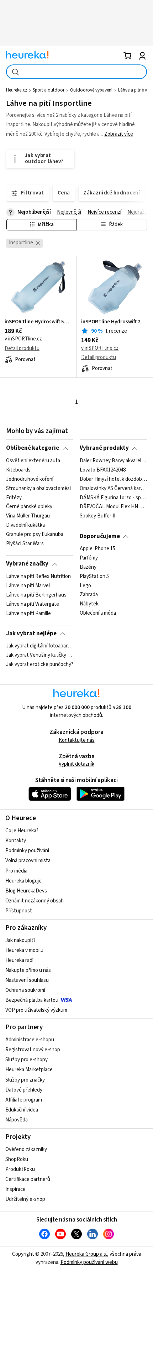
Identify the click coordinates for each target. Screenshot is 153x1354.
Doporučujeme (100, 536)
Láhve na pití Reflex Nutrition (38, 576)
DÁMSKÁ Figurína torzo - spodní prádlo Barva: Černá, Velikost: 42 (113, 497)
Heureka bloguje (23, 881)
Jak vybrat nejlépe (31, 633)
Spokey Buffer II (97, 516)
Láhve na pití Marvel (28, 585)
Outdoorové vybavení (91, 90)
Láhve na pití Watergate (32, 604)
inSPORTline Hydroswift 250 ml (114, 322)
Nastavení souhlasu (27, 980)
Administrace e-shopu (29, 1039)
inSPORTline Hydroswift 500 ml (38, 322)
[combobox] (76, 71)
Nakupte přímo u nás (28, 970)
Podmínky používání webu (89, 1262)
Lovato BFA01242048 (103, 470)
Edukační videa (21, 1110)
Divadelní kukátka (25, 525)
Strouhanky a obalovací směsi (38, 488)
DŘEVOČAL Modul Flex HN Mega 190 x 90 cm (113, 506)
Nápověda (16, 1120)
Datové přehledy (23, 1090)
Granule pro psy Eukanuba (34, 534)
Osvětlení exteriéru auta (33, 460)
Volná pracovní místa (28, 860)
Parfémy (89, 558)
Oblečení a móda (98, 613)
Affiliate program (23, 1100)
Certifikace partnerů (27, 1179)
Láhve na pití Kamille (28, 613)
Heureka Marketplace (29, 1069)
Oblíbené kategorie (32, 448)
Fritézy (14, 497)
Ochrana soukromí (25, 990)
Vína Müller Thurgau (28, 516)
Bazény (88, 567)
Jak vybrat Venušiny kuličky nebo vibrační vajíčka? (39, 655)
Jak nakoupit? (20, 940)
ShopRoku (16, 1159)
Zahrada (89, 594)
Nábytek (89, 604)
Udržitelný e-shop (25, 1199)
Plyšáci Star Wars (25, 543)
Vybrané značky (27, 563)
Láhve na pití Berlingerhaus (36, 594)
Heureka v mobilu (24, 950)
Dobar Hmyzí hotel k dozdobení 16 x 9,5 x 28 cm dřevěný (113, 479)
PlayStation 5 (94, 576)
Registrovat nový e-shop (32, 1049)
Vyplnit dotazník (76, 764)
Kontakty (15, 840)
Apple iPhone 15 (97, 548)
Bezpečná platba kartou (31, 1000)
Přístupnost (18, 911)
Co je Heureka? (21, 830)
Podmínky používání (27, 850)
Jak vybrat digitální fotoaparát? (39, 646)
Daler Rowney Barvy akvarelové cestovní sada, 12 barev (113, 460)
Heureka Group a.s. (86, 1254)
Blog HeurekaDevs (26, 891)
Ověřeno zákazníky (26, 1149)
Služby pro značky (25, 1080)
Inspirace (15, 1189)
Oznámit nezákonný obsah (34, 901)
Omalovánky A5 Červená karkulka (113, 488)
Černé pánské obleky (29, 506)
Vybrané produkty (104, 448)
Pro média (16, 871)
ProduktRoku (20, 1169)
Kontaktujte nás (77, 740)
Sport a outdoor (48, 90)
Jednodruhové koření (29, 479)
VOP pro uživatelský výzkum (36, 1010)
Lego (85, 585)
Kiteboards (18, 470)
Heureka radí (19, 960)
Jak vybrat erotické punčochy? (39, 664)
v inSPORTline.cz (23, 339)
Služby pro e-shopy (26, 1059)
